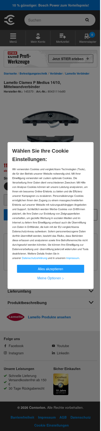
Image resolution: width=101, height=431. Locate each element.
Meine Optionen (50, 278)
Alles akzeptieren (50, 268)
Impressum (72, 258)
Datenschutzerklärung (34, 258)
